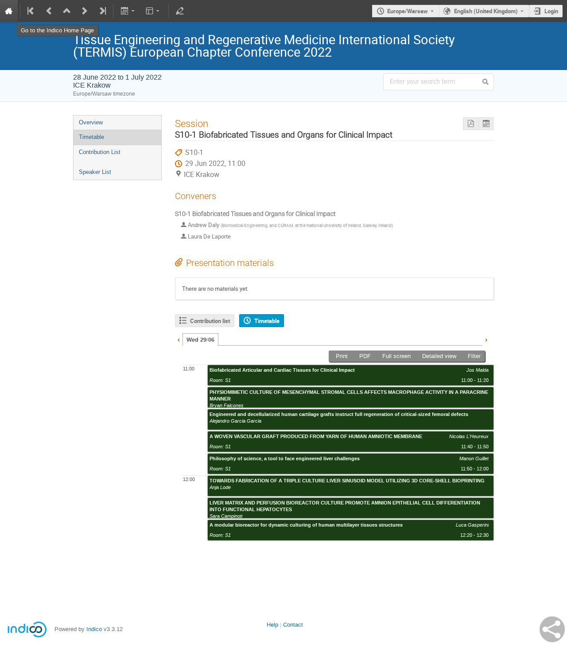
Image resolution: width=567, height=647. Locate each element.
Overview (91, 122)
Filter (474, 356)
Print (342, 356)
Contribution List (99, 152)
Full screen (396, 356)
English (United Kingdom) (486, 11)
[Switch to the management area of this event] (180, 11)
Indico (94, 629)
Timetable (91, 137)
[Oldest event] (31, 11)
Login (551, 11)
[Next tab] (485, 339)
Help (272, 624)
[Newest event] (102, 11)
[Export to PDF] (470, 123)
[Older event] (49, 11)
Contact (293, 624)
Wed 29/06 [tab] (200, 340)
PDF (365, 356)
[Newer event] (84, 11)
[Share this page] (552, 629)
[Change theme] (153, 11)
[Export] (128, 11)
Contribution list (210, 321)
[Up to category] (67, 11)
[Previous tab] (178, 339)
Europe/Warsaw (407, 11)
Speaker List (95, 172)
